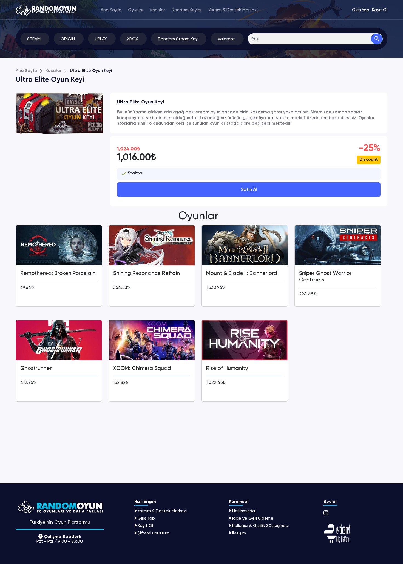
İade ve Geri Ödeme (252, 518)
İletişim (239, 533)
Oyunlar (136, 10)
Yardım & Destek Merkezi (232, 10)
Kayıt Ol (145, 525)
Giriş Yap (146, 518)
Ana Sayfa (111, 10)
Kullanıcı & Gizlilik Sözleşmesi (260, 525)
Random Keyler (187, 10)
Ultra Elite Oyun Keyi (91, 71)
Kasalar (157, 10)
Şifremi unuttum (153, 533)
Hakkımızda (243, 510)
